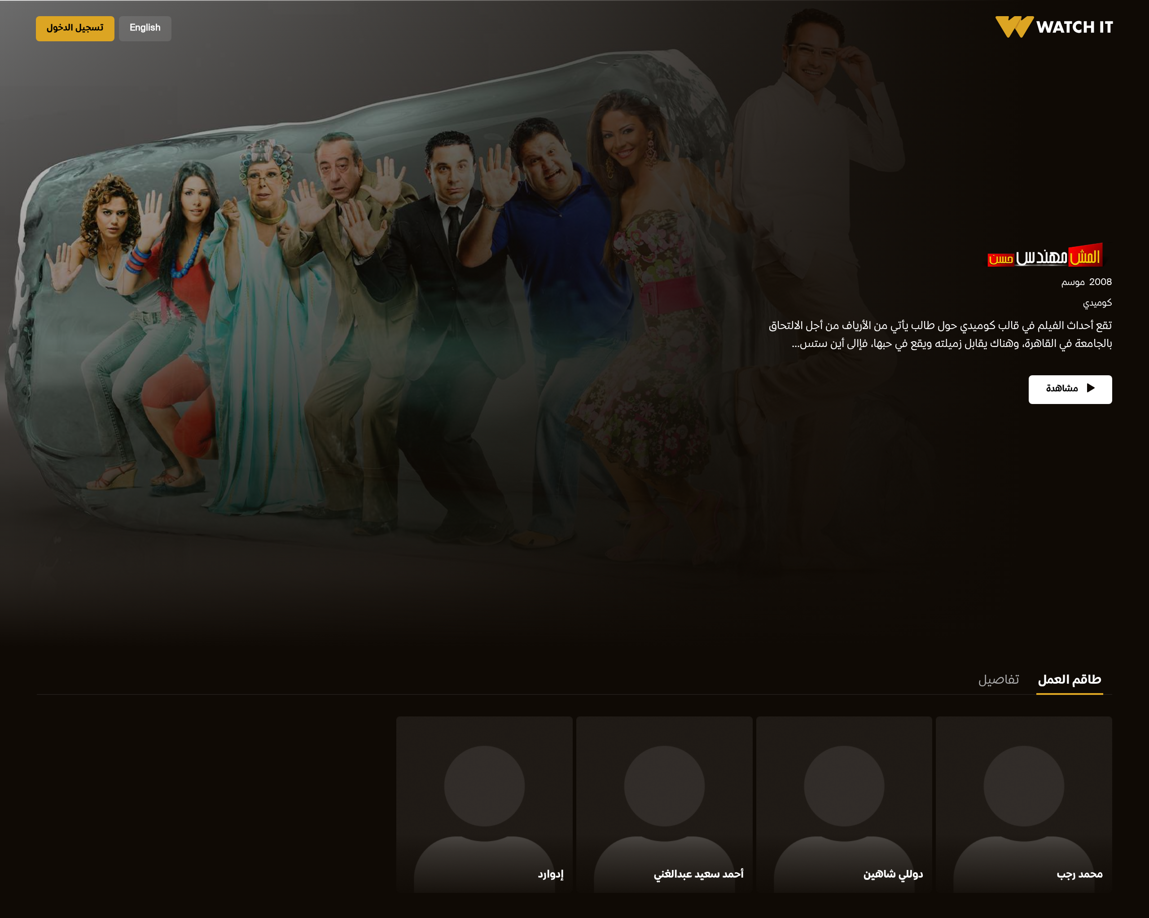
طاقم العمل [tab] (1069, 681)
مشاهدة (1063, 389)
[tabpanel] (574, 806)
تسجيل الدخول (75, 28)
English (145, 28)
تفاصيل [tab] (998, 681)
